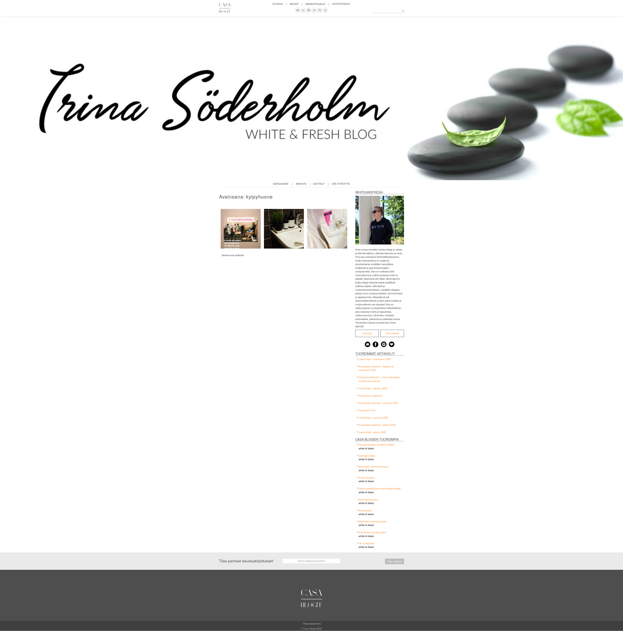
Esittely (318, 183)
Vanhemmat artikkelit (232, 255)
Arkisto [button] (301, 183)
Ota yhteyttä (341, 183)
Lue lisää (367, 333)
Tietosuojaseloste (311, 623)
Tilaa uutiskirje (394, 561)
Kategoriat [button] (280, 183)
